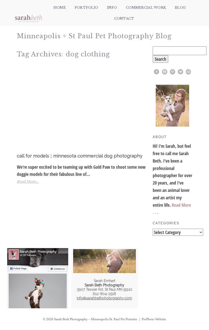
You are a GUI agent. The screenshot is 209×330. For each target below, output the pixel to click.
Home (60, 7)
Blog (180, 7)
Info (112, 7)
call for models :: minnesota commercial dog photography (79, 155)
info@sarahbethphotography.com (104, 298)
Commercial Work (146, 7)
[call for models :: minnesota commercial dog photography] (83, 107)
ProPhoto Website (154, 319)
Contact (124, 18)
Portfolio (86, 7)
